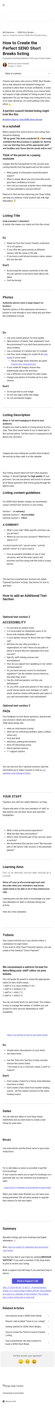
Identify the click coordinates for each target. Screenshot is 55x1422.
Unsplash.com (29, 364)
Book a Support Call (27, 1281)
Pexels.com (16, 364)
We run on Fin (11, 1401)
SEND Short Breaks (26, 32)
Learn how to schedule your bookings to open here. (27, 1187)
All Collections (8, 32)
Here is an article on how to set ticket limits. (27, 1035)
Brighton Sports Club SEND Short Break (22, 119)
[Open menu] (50, 4)
